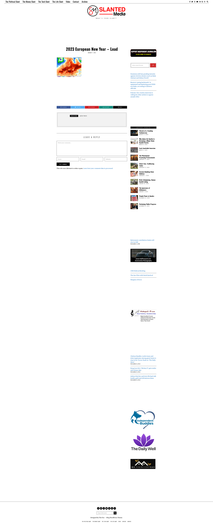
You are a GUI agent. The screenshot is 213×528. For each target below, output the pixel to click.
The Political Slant (12, 1)
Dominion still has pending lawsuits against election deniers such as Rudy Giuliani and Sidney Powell (143, 76)
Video (68, 1)
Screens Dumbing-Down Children (146, 173)
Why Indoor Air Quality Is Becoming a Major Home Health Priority (147, 141)
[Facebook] (190, 2)
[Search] (153, 65)
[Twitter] (192, 2)
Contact (76, 1)
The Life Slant (57, 1)
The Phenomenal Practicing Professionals (147, 157)
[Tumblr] (202, 2)
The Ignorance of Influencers (144, 189)
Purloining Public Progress (147, 204)
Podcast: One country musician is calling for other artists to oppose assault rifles (141, 95)
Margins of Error (136, 280)
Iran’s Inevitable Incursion (147, 148)
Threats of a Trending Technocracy (146, 132)
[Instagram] (195, 2)
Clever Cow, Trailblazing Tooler (146, 165)
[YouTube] (197, 2)
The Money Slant (28, 1)
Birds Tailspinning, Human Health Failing (147, 181)
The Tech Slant (44, 1)
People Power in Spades (146, 196)
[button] (115, 513)
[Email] (204, 2)
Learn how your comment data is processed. (98, 168)
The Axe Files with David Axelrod (141, 275)
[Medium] (200, 2)
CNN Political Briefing (137, 271)
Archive (85, 1)
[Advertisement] (106, 30)
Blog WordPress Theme (114, 517)
